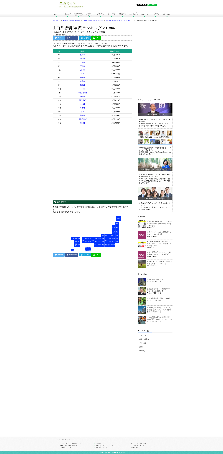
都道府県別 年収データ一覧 (71, 20)
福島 (117, 235)
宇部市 (82, 66)
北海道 (118, 218)
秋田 (113, 227)
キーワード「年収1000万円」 (140, 443)
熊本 (76, 241)
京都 (96, 238)
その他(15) (142, 343)
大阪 (96, 241)
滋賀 (99, 238)
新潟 (112, 235)
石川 (103, 235)
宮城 (117, 232)
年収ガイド (56, 20)
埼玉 (113, 241)
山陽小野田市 (82, 93)
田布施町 (82, 100)
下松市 (82, 62)
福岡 (79, 238)
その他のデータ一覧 (137, 445)
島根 (86, 238)
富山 (106, 235)
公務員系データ (101, 443)
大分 (79, 241)
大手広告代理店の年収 (155, 279)
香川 (89, 247)
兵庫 (93, 240)
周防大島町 (82, 119)
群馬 (110, 238)
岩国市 (82, 77)
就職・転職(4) (144, 339)
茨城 (117, 238)
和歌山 (96, 245)
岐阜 (103, 241)
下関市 (82, 89)
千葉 (117, 241)
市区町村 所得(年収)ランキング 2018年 (118, 20)
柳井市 (82, 96)
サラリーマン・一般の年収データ (70, 443)
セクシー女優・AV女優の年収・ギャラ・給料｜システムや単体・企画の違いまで (159, 244)
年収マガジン (135, 447)
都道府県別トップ (101, 447)
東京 (113, 245)
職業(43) (142, 351)
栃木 (113, 238)
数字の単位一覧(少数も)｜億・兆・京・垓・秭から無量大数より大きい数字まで (159, 224)
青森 (117, 223)
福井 (103, 238)
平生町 (82, 108)
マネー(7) (142, 335)
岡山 (89, 241)
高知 (86, 250)
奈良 (99, 241)
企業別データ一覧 (66, 447)
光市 (82, 74)
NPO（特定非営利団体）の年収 (158, 298)
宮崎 (79, 245)
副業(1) (141, 347)
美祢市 (82, 115)
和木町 (82, 85)
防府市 (82, 81)
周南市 (82, 58)
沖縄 (72, 250)
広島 (86, 241)
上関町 (82, 104)
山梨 (110, 241)
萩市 (82, 112)
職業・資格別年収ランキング (69, 445)
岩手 (117, 227)
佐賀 (76, 238)
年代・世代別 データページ (104, 445)
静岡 (106, 245)
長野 (106, 240)
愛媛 (86, 247)
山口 (83, 240)
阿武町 (82, 123)
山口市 (82, 70)
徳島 (89, 250)
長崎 (72, 238)
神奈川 (110, 245)
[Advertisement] (72, 143)
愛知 (103, 245)
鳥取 (89, 238)
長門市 (82, 55)
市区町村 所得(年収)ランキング (93, 20)
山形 (113, 232)
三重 (99, 245)
